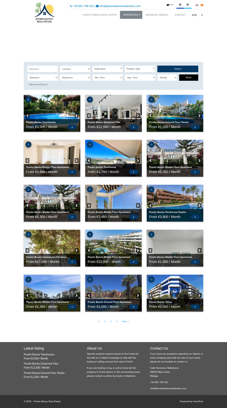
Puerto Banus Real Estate (47, 401)
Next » (125, 321)
